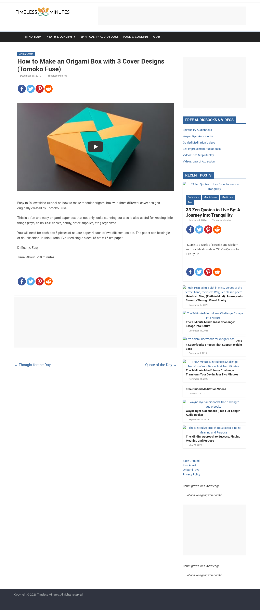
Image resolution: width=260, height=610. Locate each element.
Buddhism (193, 197)
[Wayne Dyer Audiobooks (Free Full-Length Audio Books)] (213, 402)
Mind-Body (33, 36)
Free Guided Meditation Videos (206, 389)
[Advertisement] (172, 16)
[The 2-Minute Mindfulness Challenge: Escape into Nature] (213, 313)
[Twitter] (31, 89)
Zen (190, 202)
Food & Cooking (135, 36)
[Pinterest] (40, 89)
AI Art (157, 36)
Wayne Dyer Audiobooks (198, 136)
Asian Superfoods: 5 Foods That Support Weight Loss (214, 344)
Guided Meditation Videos (199, 142)
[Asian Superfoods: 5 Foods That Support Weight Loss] (208, 339)
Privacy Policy (191, 474)
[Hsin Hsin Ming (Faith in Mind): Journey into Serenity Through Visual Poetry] (213, 287)
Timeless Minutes (57, 75)
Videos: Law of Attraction (199, 161)
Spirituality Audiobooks (99, 36)
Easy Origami (191, 460)
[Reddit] (48, 89)
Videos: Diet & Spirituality (198, 155)
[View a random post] (242, 36)
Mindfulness (210, 197)
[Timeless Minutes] (18, 36)
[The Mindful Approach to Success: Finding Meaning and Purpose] (213, 427)
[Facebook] (22, 89)
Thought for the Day (32, 365)
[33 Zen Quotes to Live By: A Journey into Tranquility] (214, 184)
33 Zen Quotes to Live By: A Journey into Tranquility (213, 212)
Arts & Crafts (26, 54)
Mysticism (227, 197)
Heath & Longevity (61, 36)
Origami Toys (191, 469)
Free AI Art (189, 465)
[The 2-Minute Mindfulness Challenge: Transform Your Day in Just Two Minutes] (213, 361)
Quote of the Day (161, 365)
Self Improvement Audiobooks (202, 148)
